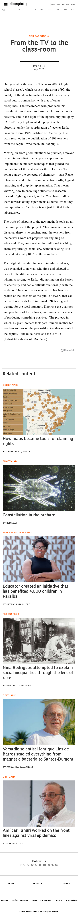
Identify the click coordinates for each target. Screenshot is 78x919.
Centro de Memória (66, 901)
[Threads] (41, 865)
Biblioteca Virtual (42, 901)
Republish (69, 350)
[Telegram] (46, 865)
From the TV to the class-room (39, 46)
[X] (26, 865)
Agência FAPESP (20, 901)
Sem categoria (39, 36)
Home (11, 884)
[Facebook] (22, 865)
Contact (65, 884)
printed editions (68, 4)
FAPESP (4, 901)
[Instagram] (31, 865)
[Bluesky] (36, 865)
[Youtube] (52, 865)
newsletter (55, 4)
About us (37, 884)
